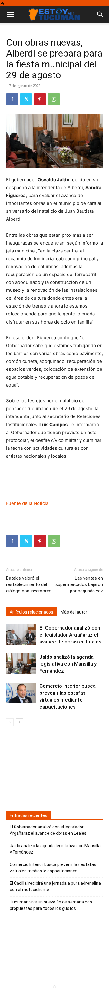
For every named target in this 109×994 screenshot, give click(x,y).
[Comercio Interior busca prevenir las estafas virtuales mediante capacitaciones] (21, 693)
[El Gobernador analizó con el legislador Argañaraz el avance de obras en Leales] (21, 634)
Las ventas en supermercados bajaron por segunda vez (79, 584)
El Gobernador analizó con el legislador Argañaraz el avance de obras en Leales (70, 635)
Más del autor (74, 612)
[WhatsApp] (54, 99)
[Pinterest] (40, 99)
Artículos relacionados (31, 612)
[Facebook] (12, 99)
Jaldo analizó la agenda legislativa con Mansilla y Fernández (68, 664)
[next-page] (19, 722)
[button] (100, 14)
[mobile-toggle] (10, 14)
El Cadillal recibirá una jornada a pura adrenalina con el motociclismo (55, 886)
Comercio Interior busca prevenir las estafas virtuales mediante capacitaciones (53, 867)
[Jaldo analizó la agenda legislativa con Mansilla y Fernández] (21, 663)
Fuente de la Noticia (27, 503)
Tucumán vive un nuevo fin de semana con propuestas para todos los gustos (51, 905)
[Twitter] (26, 99)
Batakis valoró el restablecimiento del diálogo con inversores (28, 584)
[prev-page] (10, 722)
